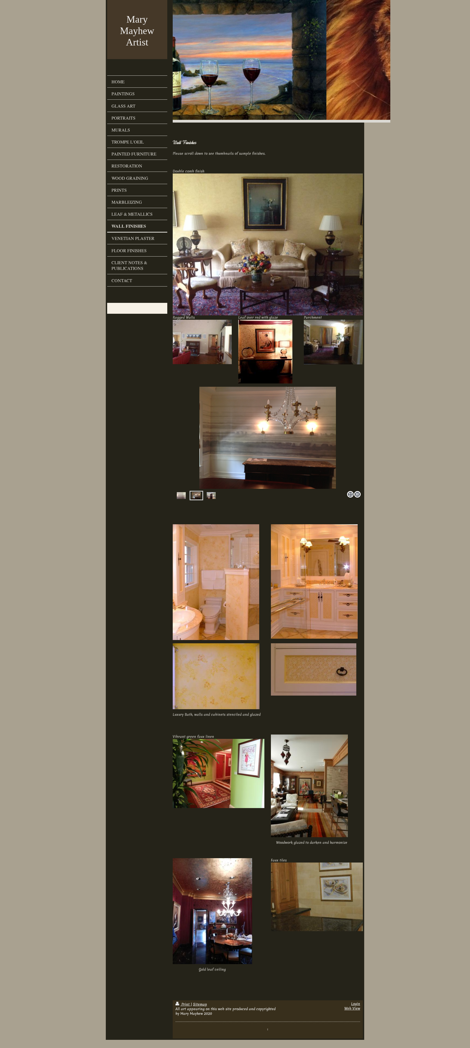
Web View (352, 1008)
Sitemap (200, 1004)
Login (355, 1003)
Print (185, 1004)
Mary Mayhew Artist (137, 31)
